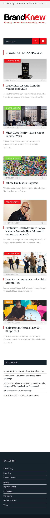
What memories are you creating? (18, 390)
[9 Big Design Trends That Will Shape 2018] (25, 311)
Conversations (12, 61)
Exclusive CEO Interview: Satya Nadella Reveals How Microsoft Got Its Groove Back (25, 231)
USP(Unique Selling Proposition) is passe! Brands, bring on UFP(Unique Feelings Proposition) (24, 384)
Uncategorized (9, 500)
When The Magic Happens (21, 183)
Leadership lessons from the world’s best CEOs (22, 87)
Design (9, 302)
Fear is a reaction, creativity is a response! (21, 395)
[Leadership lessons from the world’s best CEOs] (25, 69)
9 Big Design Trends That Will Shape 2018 (23, 329)
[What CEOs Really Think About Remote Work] (25, 117)
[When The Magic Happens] (25, 167)
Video (5, 505)
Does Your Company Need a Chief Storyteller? (25, 281)
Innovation (7, 491)
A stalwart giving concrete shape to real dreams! (24, 371)
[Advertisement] (26, 31)
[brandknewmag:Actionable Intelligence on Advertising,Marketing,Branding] (25, 18)
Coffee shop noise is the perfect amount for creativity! (25, 3)
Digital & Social (13, 108)
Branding (7, 473)
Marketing (7, 496)
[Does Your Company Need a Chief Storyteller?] (25, 263)
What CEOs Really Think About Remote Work (24, 134)
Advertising (8, 468)
